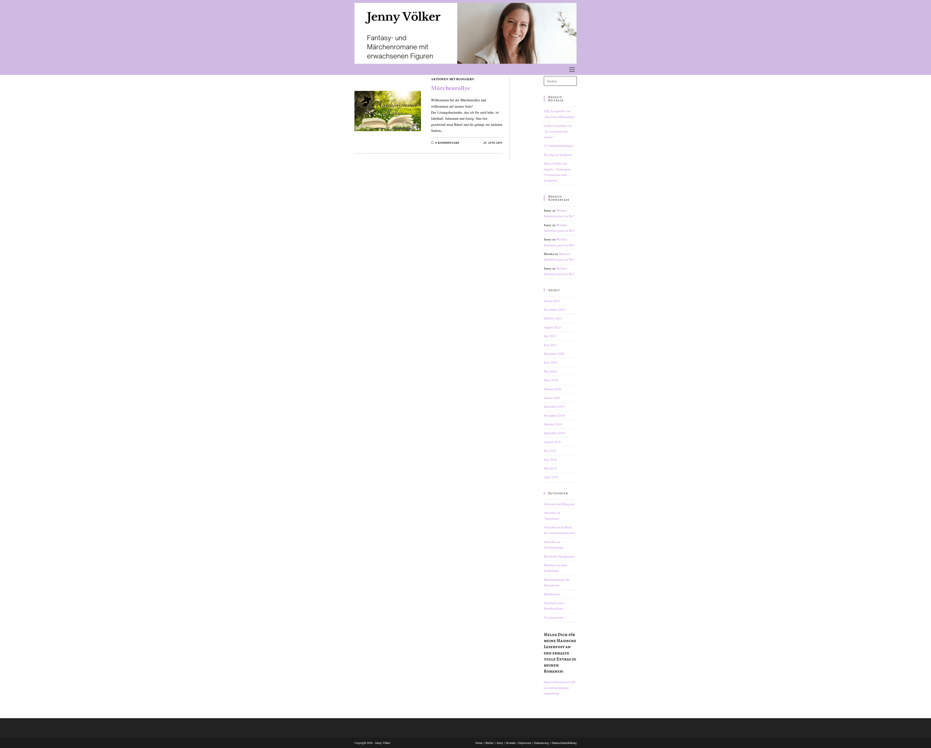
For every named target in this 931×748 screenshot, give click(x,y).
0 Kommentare (447, 143)
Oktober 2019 (553, 424)
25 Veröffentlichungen (558, 145)
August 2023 (552, 327)
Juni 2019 (550, 459)
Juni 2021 (550, 345)
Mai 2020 (550, 371)
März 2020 (551, 380)
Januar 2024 (552, 301)
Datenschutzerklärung (564, 743)
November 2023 (554, 309)
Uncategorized (553, 617)
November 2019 (554, 415)
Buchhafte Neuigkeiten (559, 556)
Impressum (524, 743)
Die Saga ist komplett (558, 154)
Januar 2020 (552, 398)
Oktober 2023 (553, 318)
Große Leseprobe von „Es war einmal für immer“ (558, 131)
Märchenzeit (552, 594)
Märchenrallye (450, 87)
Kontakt (510, 743)
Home (478, 743)
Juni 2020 (550, 362)
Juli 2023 (550, 336)
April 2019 (551, 477)
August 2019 (552, 442)
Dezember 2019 (554, 406)
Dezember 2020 (554, 353)
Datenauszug (541, 743)
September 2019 (554, 433)
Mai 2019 (550, 468)
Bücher (489, 743)
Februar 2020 (552, 389)
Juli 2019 (550, 450)
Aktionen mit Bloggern (452, 79)
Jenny (500, 743)
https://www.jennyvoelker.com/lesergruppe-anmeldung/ (559, 687)
